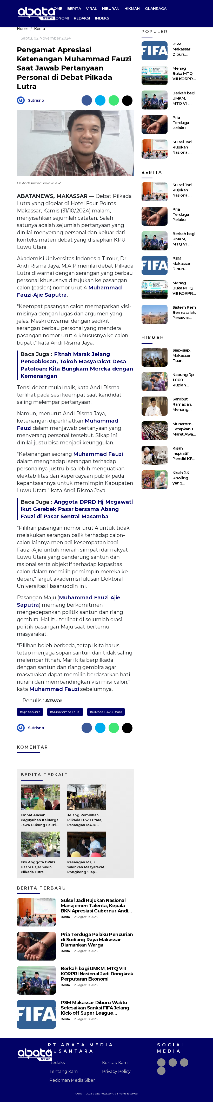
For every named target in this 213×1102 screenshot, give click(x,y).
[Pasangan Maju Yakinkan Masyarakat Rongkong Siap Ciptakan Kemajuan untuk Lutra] (86, 843)
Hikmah (132, 8)
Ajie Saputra (50, 295)
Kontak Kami (115, 1062)
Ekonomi (60, 18)
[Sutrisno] (22, 100)
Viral (91, 8)
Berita (74, 8)
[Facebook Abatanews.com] (161, 1062)
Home (56, 8)
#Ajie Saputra (30, 712)
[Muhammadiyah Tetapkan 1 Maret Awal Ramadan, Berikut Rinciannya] (155, 430)
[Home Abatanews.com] (36, 13)
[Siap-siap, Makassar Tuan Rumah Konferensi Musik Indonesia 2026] (155, 357)
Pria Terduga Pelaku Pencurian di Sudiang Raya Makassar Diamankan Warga (97, 940)
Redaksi (82, 18)
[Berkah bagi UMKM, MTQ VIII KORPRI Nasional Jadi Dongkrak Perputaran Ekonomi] (36, 980)
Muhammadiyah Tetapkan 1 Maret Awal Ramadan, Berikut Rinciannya (188, 436)
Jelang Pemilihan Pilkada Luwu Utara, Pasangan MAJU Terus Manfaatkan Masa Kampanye (84, 825)
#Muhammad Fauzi (65, 712)
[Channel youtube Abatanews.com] (161, 1070)
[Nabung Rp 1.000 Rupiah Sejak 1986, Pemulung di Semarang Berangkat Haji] (155, 381)
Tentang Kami (63, 1071)
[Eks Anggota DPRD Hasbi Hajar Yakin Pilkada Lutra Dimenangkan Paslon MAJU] (40, 843)
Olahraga (156, 8)
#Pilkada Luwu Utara (106, 712)
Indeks (102, 18)
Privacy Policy (116, 1071)
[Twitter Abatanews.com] (172, 1062)
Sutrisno (36, 100)
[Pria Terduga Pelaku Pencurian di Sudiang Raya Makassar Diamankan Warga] (36, 946)
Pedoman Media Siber (72, 1080)
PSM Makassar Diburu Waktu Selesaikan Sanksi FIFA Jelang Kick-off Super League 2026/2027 (95, 1010)
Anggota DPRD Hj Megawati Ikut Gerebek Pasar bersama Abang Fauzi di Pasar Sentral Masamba (77, 509)
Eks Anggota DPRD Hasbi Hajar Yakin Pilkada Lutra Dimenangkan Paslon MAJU (40, 872)
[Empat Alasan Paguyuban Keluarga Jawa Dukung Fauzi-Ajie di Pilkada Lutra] (40, 796)
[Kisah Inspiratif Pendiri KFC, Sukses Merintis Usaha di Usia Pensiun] (155, 455)
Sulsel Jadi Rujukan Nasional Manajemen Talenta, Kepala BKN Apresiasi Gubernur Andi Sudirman (94, 908)
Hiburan (110, 8)
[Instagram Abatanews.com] (184, 1062)
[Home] (192, 13)
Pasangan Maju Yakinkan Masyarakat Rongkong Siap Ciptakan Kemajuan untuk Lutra (85, 872)
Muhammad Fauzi (98, 454)
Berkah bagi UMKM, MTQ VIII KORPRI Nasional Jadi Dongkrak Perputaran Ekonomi (97, 974)
